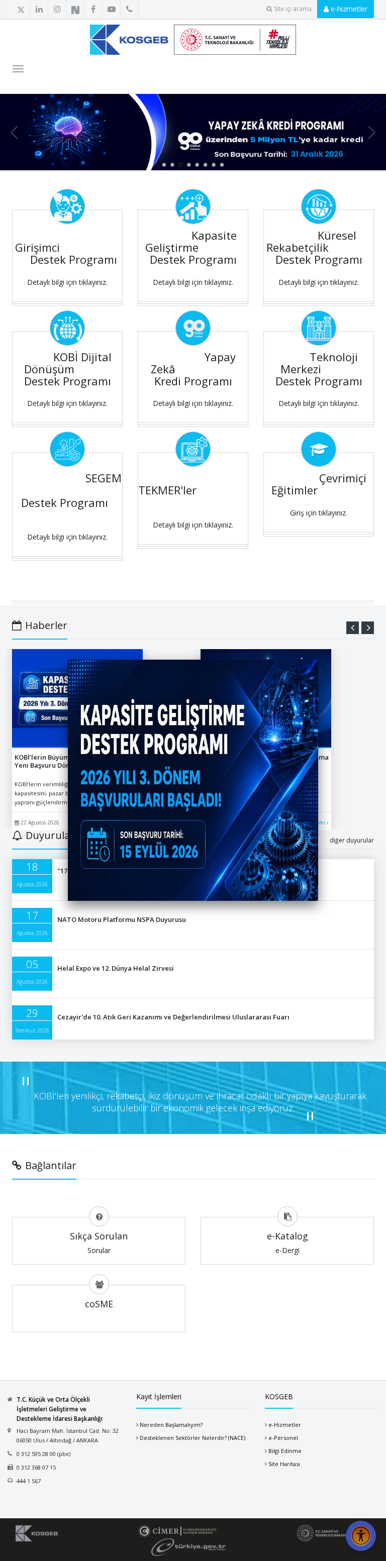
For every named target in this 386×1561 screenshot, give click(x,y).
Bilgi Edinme (285, 1450)
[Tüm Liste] (99, 9)
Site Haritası (284, 1464)
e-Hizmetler (284, 1424)
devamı (318, 822)
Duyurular (50, 835)
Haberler (46, 625)
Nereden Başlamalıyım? (171, 1424)
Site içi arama (293, 9)
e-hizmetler (348, 9)
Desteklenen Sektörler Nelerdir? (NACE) (192, 1437)
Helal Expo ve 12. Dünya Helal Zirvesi (115, 968)
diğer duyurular (352, 840)
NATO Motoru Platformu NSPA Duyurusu (121, 919)
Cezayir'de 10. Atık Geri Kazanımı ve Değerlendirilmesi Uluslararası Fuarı (173, 1016)
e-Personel (283, 1437)
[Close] (318, 660)
